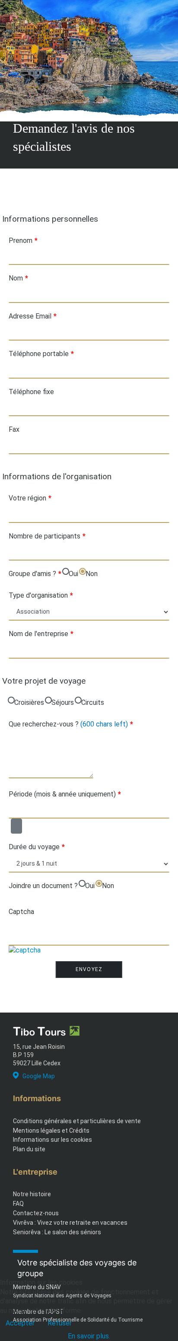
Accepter (20, 1323)
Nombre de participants (47, 536)
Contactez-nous (36, 1213)
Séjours (62, 702)
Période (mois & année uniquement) (65, 794)
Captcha (21, 912)
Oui (73, 574)
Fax (14, 429)
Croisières (29, 702)
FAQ (18, 1203)
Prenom (23, 240)
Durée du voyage (37, 847)
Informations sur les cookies (52, 1139)
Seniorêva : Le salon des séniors (57, 1232)
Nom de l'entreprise (41, 634)
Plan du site (29, 1149)
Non (92, 574)
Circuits (92, 702)
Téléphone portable (41, 354)
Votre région (30, 498)
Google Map (38, 1076)
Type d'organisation (41, 595)
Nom (18, 278)
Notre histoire (32, 1194)
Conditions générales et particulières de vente (77, 1121)
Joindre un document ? (43, 886)
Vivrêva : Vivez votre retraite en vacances (70, 1222)
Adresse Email (33, 316)
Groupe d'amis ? (35, 574)
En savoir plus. (89, 1336)
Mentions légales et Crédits (51, 1130)
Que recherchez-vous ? (71, 724)
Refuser (60, 1323)
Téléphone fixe (31, 392)
